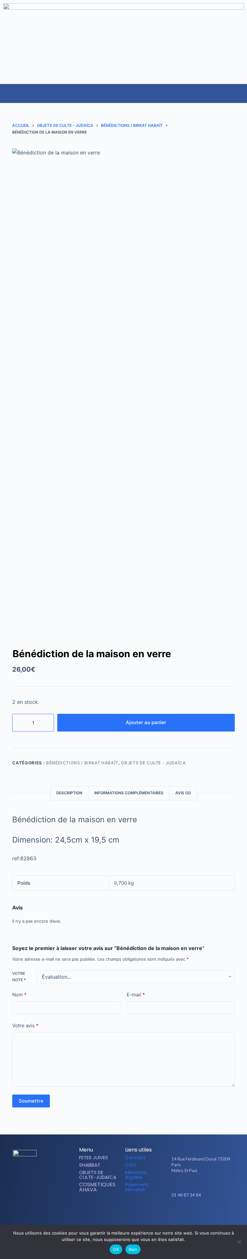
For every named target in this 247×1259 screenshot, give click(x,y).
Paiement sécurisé (137, 1187)
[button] (242, 90)
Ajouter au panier (146, 722)
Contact (135, 1157)
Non (133, 1249)
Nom (19, 995)
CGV (130, 1164)
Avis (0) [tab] (183, 792)
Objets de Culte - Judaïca (153, 762)
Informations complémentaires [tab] (128, 792)
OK (116, 1249)
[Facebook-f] (192, 1213)
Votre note (19, 976)
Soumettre (31, 1101)
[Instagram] (203, 1213)
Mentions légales (136, 1174)
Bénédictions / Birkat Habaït (82, 762)
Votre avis (25, 1025)
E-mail (136, 995)
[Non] (239, 1242)
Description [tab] (69, 792)
